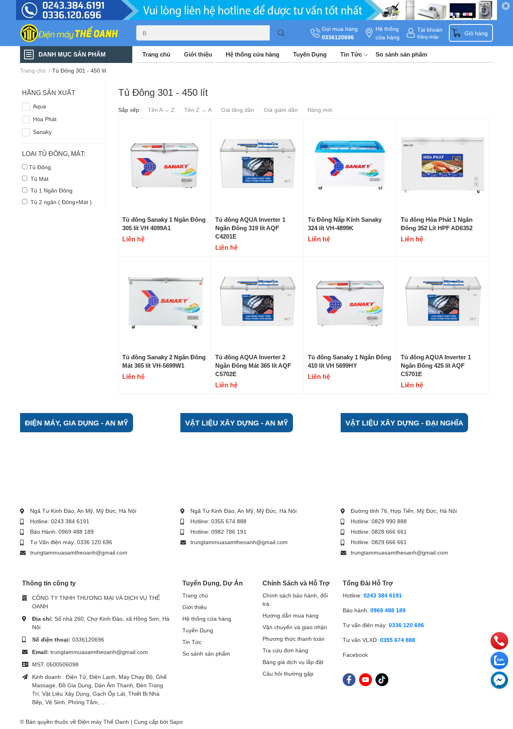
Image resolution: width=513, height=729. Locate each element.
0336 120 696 (406, 625)
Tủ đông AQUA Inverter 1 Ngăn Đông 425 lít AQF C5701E (436, 365)
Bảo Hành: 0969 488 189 (62, 531)
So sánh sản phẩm (401, 54)
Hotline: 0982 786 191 (218, 531)
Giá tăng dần (237, 109)
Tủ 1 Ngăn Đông (51, 190)
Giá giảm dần (281, 109)
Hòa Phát (45, 118)
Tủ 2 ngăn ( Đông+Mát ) (60, 201)
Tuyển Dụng (310, 54)
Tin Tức (351, 54)
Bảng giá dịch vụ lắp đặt (293, 661)
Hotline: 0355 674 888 (218, 521)
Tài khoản (429, 29)
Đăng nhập (427, 36)
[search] (281, 32)
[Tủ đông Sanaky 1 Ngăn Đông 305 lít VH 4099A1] (164, 165)
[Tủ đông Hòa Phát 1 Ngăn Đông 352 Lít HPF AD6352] (443, 165)
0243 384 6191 (383, 595)
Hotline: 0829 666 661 (379, 542)
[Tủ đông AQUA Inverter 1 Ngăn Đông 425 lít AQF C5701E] (443, 303)
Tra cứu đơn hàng (285, 650)
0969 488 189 (388, 610)
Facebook (355, 654)
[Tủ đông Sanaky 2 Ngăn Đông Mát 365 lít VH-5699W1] (164, 303)
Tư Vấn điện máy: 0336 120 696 (71, 542)
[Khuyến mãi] (256, 10)
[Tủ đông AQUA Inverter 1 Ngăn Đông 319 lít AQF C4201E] (257, 165)
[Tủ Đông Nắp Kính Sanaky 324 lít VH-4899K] (350, 165)
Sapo (176, 721)
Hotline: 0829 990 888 (379, 521)
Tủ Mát (38, 178)
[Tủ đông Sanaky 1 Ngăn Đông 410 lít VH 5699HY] (350, 303)
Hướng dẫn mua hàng (291, 615)
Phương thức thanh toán (294, 638)
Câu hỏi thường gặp (288, 673)
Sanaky (42, 131)
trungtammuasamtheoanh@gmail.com (78, 552)
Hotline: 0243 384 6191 (59, 521)
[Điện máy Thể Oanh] (69, 33)
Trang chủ (156, 54)
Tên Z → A (198, 109)
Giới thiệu (198, 54)
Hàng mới (319, 109)
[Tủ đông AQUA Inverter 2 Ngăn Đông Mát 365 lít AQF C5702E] (257, 303)
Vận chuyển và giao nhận (295, 627)
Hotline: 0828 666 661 (379, 531)
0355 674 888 (397, 639)
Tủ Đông (40, 167)
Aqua (39, 106)
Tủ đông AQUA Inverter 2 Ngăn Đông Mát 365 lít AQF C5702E (253, 365)
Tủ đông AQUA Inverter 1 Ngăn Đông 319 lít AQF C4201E (250, 228)
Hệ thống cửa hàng (388, 32)
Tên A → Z (161, 109)
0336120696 (338, 37)
